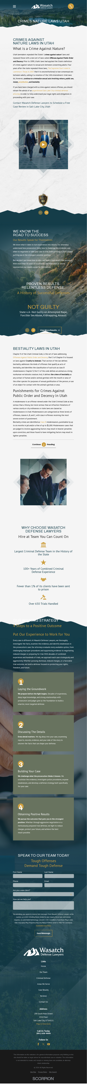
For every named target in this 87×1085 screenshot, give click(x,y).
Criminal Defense (43, 978)
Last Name (48, 872)
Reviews (43, 996)
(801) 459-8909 (43, 1033)
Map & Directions (43, 1024)
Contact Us (43, 1002)
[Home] (41, 6)
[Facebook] (38, 1044)
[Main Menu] (14, 6)
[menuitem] (33, 1072)
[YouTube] (48, 1044)
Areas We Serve (43, 984)
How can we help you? (22, 899)
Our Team (43, 972)
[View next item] (46, 213)
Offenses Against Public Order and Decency (30, 357)
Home (43, 966)
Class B (43, 422)
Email (46, 881)
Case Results (43, 990)
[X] (43, 1044)
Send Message (43, 933)
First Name (17, 872)
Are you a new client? (21, 890)
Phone (15, 881)
